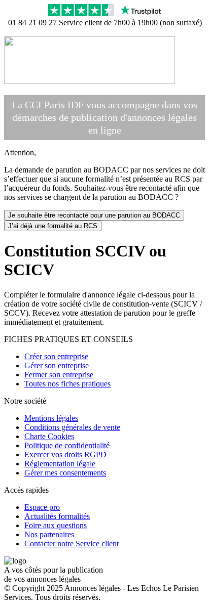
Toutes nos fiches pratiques (67, 383)
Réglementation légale (59, 463)
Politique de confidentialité (67, 445)
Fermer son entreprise (58, 374)
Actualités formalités (57, 516)
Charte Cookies (49, 436)
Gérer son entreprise (56, 365)
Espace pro (42, 507)
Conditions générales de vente (72, 427)
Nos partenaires (49, 534)
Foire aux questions (55, 525)
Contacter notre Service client (71, 543)
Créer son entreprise (56, 356)
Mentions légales (51, 418)
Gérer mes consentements (65, 472)
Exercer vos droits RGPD (65, 454)
